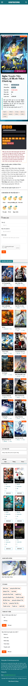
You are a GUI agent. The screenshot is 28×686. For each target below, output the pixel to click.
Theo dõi (20, 71)
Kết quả (9, 625)
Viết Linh (13, 87)
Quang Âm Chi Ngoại (19, 482)
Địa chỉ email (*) (5, 228)
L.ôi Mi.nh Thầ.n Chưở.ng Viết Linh (5, 116)
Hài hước (20, 202)
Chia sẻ (8, 71)
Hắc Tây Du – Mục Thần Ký (7, 538)
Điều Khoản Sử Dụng (13, 681)
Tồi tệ (9, 212)
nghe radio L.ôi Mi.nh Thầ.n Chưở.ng (5, 114)
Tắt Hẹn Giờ (11, 143)
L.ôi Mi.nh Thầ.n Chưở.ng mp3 (17, 114)
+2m (23, 138)
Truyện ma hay (6, 606)
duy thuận (13, 591)
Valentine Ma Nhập (18, 538)
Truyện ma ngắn (19, 597)
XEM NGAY (8, 493)
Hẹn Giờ (5, 143)
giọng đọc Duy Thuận (8, 594)
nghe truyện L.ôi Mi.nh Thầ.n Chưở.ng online (23, 111)
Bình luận (6, 217)
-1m (3, 138)
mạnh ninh (21, 606)
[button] (3, 127)
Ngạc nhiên (15, 212)
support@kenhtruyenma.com (10, 675)
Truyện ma (14, 606)
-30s (7, 138)
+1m (20, 138)
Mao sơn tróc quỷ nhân (7, 482)
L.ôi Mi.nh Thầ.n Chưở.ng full (23, 114)
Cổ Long (16, 111)
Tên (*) (3, 222)
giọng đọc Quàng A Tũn (17, 600)
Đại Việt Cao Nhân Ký (7, 577)
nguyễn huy (18, 594)
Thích (4, 202)
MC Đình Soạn (6, 600)
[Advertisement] (14, 18)
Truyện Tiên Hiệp (15, 84)
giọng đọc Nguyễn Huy (8, 597)
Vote (4, 625)
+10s (13, 138)
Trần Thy (5, 603)
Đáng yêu (15, 202)
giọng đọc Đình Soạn (15, 588)
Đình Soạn (5, 588)
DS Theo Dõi (5, 449)
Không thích (10, 202)
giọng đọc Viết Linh (11, 114)
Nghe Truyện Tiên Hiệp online (9, 168)
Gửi (4, 251)
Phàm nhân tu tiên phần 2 (7, 510)
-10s (10, 138)
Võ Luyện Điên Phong (19, 510)
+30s (17, 138)
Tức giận (4, 212)
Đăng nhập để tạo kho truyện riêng (10, 452)
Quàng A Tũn (6, 591)
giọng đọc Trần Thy (13, 603)
